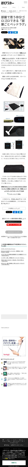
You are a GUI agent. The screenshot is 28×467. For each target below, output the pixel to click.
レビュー (8, 439)
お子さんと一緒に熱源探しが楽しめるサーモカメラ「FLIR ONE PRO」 (12, 264)
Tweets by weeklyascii (5, 327)
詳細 (6, 458)
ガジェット (21, 439)
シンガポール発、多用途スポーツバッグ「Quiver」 (12, 257)
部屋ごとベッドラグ (8, 58)
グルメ (14, 7)
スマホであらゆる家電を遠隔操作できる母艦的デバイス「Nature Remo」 (13, 255)
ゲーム (4, 7)
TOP (3, 439)
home (4, 11)
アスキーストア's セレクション (8, 248)
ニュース (14, 439)
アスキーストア (12, 11)
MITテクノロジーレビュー (18, 445)
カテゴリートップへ (15, 232)
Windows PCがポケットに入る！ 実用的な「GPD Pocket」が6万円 (12, 252)
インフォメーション (14, 442)
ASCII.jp (7, 445)
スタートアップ (23, 7)
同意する (14, 463)
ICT (22, 441)
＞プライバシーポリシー (14, 466)
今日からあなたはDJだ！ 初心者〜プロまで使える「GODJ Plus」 (12, 260)
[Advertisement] (14, 279)
